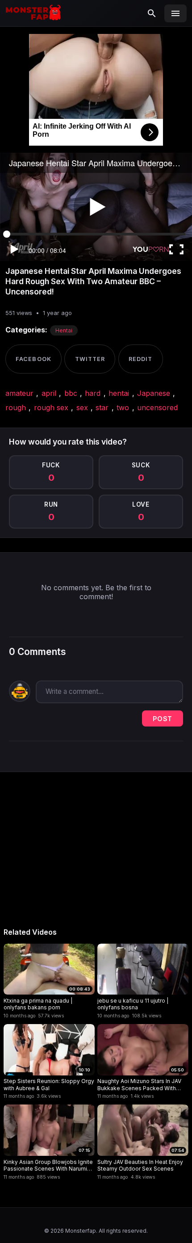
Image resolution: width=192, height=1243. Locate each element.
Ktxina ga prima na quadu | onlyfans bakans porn (38, 1004)
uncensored (157, 407)
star (102, 407)
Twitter (90, 359)
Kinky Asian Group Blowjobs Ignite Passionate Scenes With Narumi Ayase (48, 1165)
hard (92, 393)
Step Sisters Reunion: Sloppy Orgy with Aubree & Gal (49, 1085)
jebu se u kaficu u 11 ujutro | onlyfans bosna (132, 1004)
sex (82, 407)
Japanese (153, 393)
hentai (119, 393)
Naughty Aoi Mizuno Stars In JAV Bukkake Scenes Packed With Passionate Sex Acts (139, 1085)
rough (15, 407)
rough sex (51, 407)
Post (162, 718)
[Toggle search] (152, 13)
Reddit (140, 359)
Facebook (33, 359)
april (49, 393)
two (123, 407)
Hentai (63, 330)
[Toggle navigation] (175, 13)
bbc (70, 393)
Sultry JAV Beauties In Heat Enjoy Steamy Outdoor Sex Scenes (140, 1165)
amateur (19, 393)
